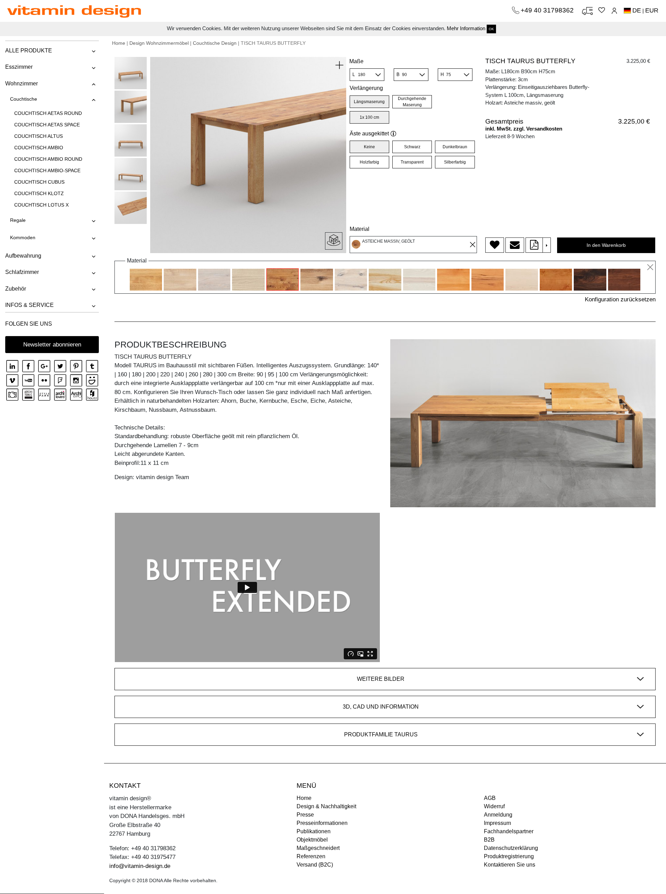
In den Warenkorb (606, 245)
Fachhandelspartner (508, 831)
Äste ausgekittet (369, 133)
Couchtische (23, 99)
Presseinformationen (322, 823)
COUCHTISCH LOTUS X (41, 205)
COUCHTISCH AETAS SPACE (47, 124)
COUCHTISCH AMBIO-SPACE (47, 170)
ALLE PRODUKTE (28, 50)
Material (359, 229)
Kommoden (22, 237)
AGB (490, 798)
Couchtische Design (215, 43)
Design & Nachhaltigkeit (326, 806)
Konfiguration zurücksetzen (620, 299)
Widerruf (494, 806)
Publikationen (314, 831)
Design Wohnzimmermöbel (159, 43)
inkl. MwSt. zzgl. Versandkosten (523, 129)
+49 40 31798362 (548, 10)
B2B (489, 840)
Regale (18, 220)
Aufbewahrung (23, 256)
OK (491, 29)
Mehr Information (466, 28)
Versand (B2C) (315, 865)
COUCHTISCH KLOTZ (39, 193)
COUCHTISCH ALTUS (38, 136)
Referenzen (311, 856)
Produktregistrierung (509, 856)
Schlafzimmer (22, 272)
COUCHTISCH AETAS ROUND (48, 113)
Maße (356, 61)
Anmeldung (498, 815)
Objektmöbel (312, 840)
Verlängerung (366, 88)
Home (118, 43)
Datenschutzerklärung (511, 848)
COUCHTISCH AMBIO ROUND (48, 159)
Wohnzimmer (21, 83)
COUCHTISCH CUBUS (39, 182)
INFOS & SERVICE (29, 305)
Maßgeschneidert (318, 848)
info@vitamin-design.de (139, 866)
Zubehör (15, 289)
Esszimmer (19, 67)
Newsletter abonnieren (52, 344)
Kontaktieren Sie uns (509, 865)
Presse (305, 815)
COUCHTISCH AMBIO (38, 147)
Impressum (497, 823)
